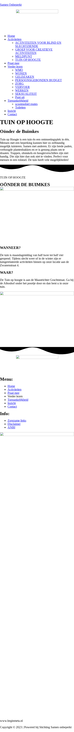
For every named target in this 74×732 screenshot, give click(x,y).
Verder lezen (15, 66)
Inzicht (12, 110)
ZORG (19, 83)
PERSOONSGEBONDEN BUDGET (38, 80)
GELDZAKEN (24, 76)
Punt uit (19, 97)
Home (11, 35)
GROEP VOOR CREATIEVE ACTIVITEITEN (34, 51)
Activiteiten (14, 39)
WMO (19, 70)
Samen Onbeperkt (11, 4)
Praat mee (13, 63)
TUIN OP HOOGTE (28, 59)
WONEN (21, 73)
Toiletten (20, 107)
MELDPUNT (23, 56)
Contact (12, 114)
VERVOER (22, 87)
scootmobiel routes (26, 104)
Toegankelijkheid (18, 100)
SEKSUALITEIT (26, 93)
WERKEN (21, 90)
